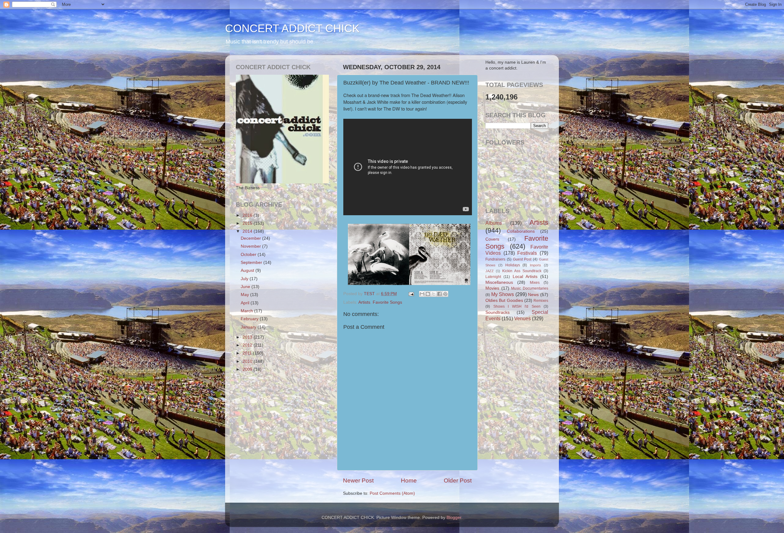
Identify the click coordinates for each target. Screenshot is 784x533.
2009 (248, 369)
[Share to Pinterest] (445, 294)
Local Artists (525, 276)
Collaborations (521, 231)
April (246, 303)
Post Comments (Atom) (392, 493)
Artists (364, 302)
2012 (248, 345)
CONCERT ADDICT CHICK (292, 28)
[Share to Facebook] (439, 294)
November (251, 246)
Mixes (535, 282)
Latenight (493, 277)
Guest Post (522, 259)
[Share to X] (434, 294)
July (245, 278)
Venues (522, 318)
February (250, 319)
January (249, 327)
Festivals (527, 253)
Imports (535, 265)
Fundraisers (495, 259)
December (251, 238)
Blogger (454, 517)
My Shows (502, 294)
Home (409, 480)
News (533, 294)
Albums (493, 223)
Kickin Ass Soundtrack (521, 271)
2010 (248, 361)
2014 (248, 231)
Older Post (458, 480)
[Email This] (422, 294)
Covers (492, 239)
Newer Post (358, 480)
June (246, 286)
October (249, 254)
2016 (248, 215)
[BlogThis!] (428, 294)
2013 (248, 337)
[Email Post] (410, 293)
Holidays (512, 265)
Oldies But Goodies (504, 300)
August (248, 270)
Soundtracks (497, 312)
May (245, 294)
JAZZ (489, 271)
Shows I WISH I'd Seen (517, 306)
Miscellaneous (499, 282)
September (252, 262)
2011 (248, 353)
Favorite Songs (387, 302)
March (247, 311)
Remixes (540, 300)
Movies (492, 288)
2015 (248, 223)
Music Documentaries (529, 288)
